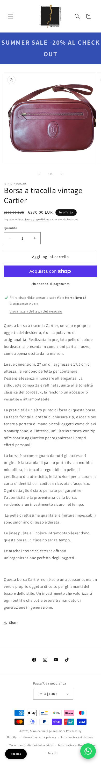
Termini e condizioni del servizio (31, 745)
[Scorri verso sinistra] (39, 174)
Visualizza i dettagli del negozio (36, 311)
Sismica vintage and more (48, 731)
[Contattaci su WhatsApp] (88, 751)
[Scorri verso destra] (62, 174)
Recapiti (53, 753)
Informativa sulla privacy (38, 737)
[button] (10, 16)
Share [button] (14, 622)
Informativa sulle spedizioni (77, 745)
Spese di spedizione (37, 219)
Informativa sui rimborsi (78, 737)
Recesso (16, 753)
